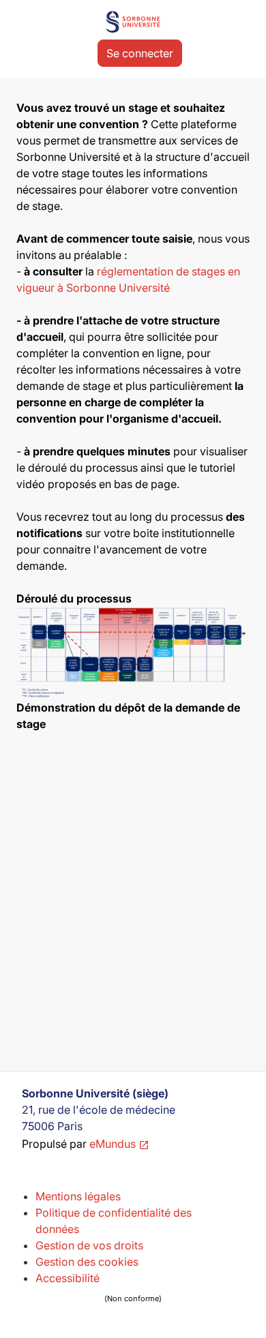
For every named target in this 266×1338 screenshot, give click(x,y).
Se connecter (139, 53)
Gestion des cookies (86, 1261)
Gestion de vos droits (89, 1245)
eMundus (112, 1144)
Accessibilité (98, 1287)
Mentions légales (78, 1196)
